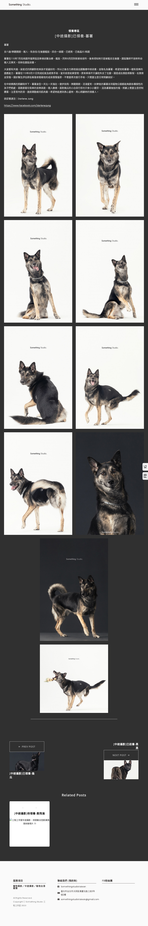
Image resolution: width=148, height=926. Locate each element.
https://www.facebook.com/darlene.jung (27, 105)
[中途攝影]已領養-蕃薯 (74, 35)
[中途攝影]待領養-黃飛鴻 (29, 813)
